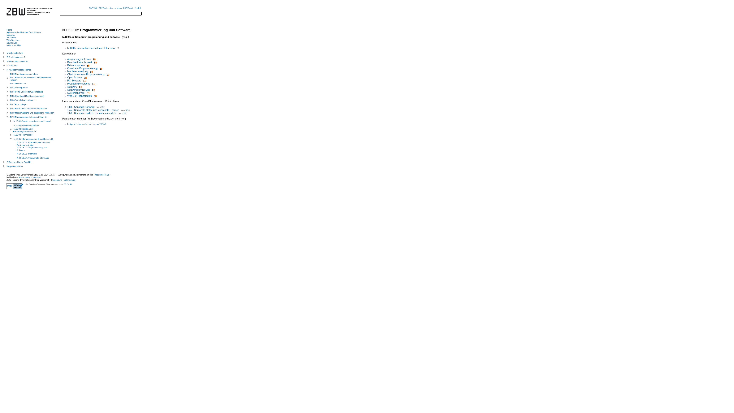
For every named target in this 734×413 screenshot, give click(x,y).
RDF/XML (93, 8)
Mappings (10, 35)
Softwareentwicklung (78, 89)
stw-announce (25, 177)
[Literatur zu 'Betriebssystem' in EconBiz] (87, 65)
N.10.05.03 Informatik (27, 154)
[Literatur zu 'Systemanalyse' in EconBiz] (87, 92)
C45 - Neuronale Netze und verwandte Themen (93, 110)
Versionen (11, 37)
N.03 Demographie (19, 87)
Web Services (12, 40)
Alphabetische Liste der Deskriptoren (23, 32)
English (138, 8)
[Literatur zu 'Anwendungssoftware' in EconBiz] (94, 59)
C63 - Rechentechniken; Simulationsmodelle (91, 113)
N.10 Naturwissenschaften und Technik (28, 117)
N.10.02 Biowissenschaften (26, 125)
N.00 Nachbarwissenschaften (24, 74)
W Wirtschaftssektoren (17, 61)
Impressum (56, 180)
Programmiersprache (78, 83)
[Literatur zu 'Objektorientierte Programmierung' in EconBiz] (107, 74)
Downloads (11, 43)
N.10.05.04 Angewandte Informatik (33, 158)
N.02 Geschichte (18, 83)
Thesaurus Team (101, 175)
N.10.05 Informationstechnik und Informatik (91, 48)
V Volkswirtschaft (15, 53)
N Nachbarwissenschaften (19, 70)
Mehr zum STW (13, 45)
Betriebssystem (76, 65)
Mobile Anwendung (77, 71)
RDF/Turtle (103, 8)
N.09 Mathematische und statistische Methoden (32, 113)
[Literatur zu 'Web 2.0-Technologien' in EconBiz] (95, 95)
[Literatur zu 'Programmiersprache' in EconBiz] (93, 83)
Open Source (74, 77)
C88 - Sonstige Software (80, 107)
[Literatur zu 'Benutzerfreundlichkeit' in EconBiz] (95, 62)
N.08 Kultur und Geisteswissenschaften (28, 108)
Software (72, 86)
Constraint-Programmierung (82, 68)
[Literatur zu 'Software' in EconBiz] (80, 86)
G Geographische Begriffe (19, 162)
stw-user (37, 177)
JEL (103, 107)
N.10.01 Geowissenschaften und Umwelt (32, 121)
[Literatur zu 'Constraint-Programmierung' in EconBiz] (100, 68)
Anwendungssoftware (79, 59)
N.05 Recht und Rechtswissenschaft (27, 96)
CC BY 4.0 (68, 184)
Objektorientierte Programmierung (85, 74)
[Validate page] (14, 188)
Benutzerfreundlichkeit (79, 62)
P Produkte (12, 65)
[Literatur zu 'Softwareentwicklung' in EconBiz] (93, 89)
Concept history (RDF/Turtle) (121, 8)
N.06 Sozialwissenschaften (22, 100)
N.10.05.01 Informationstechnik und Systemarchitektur (33, 143)
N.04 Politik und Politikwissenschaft (26, 92)
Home (9, 30)
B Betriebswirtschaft (16, 57)
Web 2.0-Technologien (79, 95)
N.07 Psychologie (18, 104)
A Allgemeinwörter (15, 166)
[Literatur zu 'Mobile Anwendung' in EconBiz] (91, 71)
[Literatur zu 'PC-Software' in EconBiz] (84, 80)
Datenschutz (70, 180)
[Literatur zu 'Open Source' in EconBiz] (85, 77)
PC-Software (74, 80)
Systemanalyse (75, 92)
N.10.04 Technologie (23, 135)
